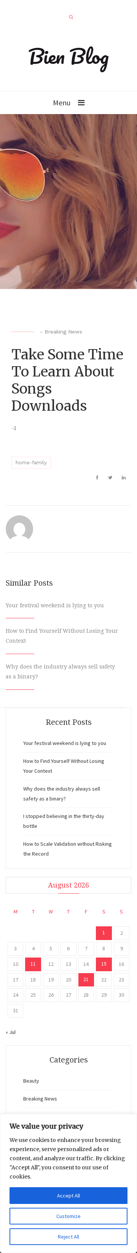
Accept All (68, 1195)
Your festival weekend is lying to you (55, 605)
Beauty (31, 1080)
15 (104, 963)
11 (33, 963)
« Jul (11, 1032)
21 (86, 979)
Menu (61, 102)
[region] (68, 1183)
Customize (68, 1216)
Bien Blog (69, 56)
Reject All (68, 1236)
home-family (31, 462)
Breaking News (63, 332)
